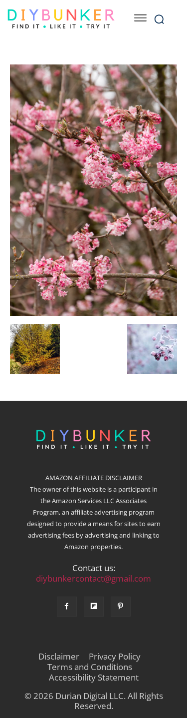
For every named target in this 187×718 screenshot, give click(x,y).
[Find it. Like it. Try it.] (61, 18)
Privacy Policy (115, 656)
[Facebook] (67, 607)
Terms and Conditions (89, 667)
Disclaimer (58, 656)
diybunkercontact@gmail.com (93, 578)
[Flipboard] (94, 607)
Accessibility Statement (94, 677)
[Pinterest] (121, 607)
